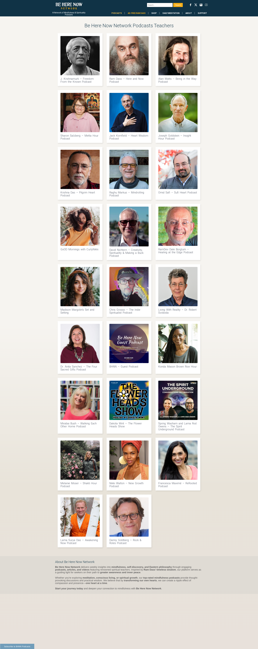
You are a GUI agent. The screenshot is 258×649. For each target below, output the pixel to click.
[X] (195, 4)
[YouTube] (206, 4)
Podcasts (117, 13)
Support (202, 13)
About (188, 13)
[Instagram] (201, 4)
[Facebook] (190, 4)
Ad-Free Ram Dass (137, 13)
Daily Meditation (171, 13)
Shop (154, 13)
